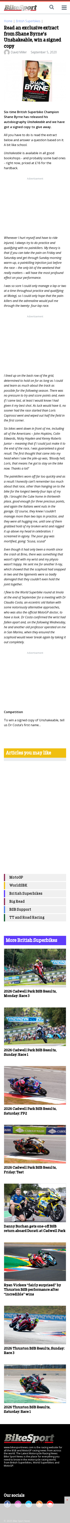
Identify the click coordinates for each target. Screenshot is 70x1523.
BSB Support (20, 910)
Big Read (17, 902)
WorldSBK (18, 885)
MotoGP (16, 877)
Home (8, 21)
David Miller (19, 52)
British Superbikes (28, 21)
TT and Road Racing (27, 917)
